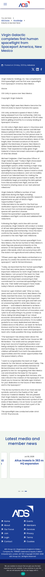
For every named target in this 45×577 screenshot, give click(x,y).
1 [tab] (19, 491)
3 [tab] (26, 491)
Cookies (31, 541)
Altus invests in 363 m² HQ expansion (22, 462)
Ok (23, 574)
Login (6, 537)
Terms (30, 537)
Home (7, 521)
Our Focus (9, 529)
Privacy (30, 533)
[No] (42, 570)
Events (30, 521)
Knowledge (18, 20)
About (7, 525)
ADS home (5, 20)
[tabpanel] (22, 465)
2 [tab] (22, 491)
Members (31, 525)
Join (6, 533)
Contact (8, 541)
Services (31, 529)
